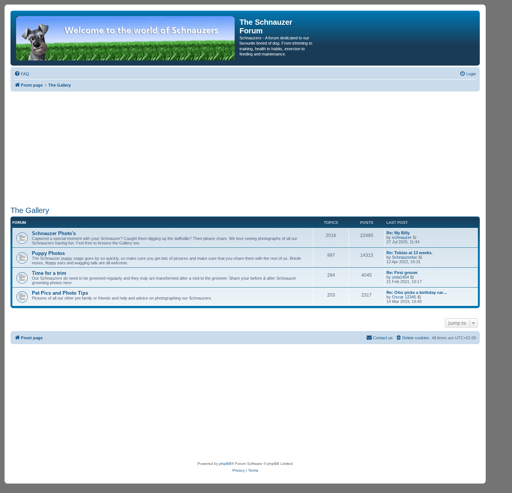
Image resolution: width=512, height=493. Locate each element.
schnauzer (402, 237)
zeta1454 (400, 277)
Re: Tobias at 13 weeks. (409, 252)
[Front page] (126, 38)
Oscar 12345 (404, 297)
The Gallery (29, 210)
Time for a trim (49, 273)
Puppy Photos (48, 253)
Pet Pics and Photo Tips (60, 293)
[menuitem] (21, 73)
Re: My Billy (398, 233)
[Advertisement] (245, 147)
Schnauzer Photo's (54, 233)
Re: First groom (402, 272)
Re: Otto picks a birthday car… (416, 292)
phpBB (225, 464)
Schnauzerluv (404, 257)
